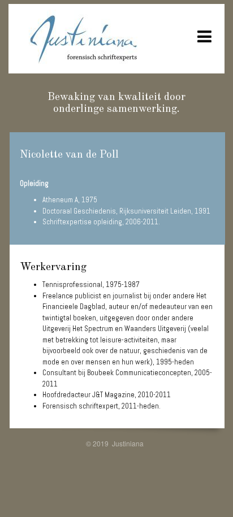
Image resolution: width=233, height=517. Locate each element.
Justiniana (128, 443)
